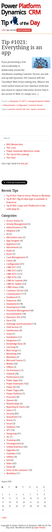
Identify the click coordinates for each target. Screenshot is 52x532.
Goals (9, 334)
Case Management (15, 257)
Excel (8, 321)
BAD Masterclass (14, 145)
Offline (9, 367)
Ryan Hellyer (40, 528)
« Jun (4, 518)
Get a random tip (24, 30)
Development (13, 307)
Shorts (9, 420)
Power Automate (14, 384)
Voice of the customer (17, 470)
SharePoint (11, 417)
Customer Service (35, 105)
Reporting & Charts (15, 407)
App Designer (13, 241)
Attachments (12, 247)
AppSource (11, 244)
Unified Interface (14, 447)
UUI (8, 460)
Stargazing (11, 434)
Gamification (12, 331)
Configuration (22, 105)
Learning (10, 347)
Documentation (13, 314)
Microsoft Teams (14, 361)
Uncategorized (13, 444)
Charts (9, 261)
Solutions (10, 427)
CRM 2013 (11, 271)
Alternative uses (14, 237)
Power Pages (12, 390)
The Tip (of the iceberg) (17, 155)
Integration (11, 341)
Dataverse (11, 301)
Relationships (12, 404)
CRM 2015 (11, 274)
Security (10, 414)
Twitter (47, 101)
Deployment (12, 304)
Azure (9, 254)
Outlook (10, 374)
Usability (10, 454)
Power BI (10, 387)
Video (9, 464)
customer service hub (16, 109)
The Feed (10, 158)
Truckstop (11, 440)
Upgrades (11, 450)
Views (9, 467)
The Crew (11, 148)
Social (9, 424)
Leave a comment (38, 109)
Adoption (10, 231)
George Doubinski (36, 101)
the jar (24, 164)
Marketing (11, 354)
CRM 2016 (11, 277)
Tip (20, 23)
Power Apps (12, 380)
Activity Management (16, 224)
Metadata (11, 357)
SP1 (8, 430)
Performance (12, 377)
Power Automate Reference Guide (23, 151)
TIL (7, 437)
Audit (9, 251)
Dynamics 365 (13, 317)
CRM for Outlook (14, 281)
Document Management (18, 311)
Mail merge (12, 351)
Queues (10, 400)
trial (27, 109)
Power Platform (14, 394)
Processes (11, 397)
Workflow (11, 474)
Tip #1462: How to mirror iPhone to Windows (28, 196)
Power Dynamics (21, 9)
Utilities (10, 457)
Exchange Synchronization (19, 324)
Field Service (12, 327)
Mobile (9, 364)
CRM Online (12, 287)
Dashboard (11, 297)
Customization (13, 294)
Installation (11, 337)
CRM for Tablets (14, 284)
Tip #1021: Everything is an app (22, 47)
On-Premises (12, 370)
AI (7, 234)
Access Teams (13, 221)
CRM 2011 (11, 267)
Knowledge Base (14, 344)
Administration (9, 105)
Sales (9, 410)
